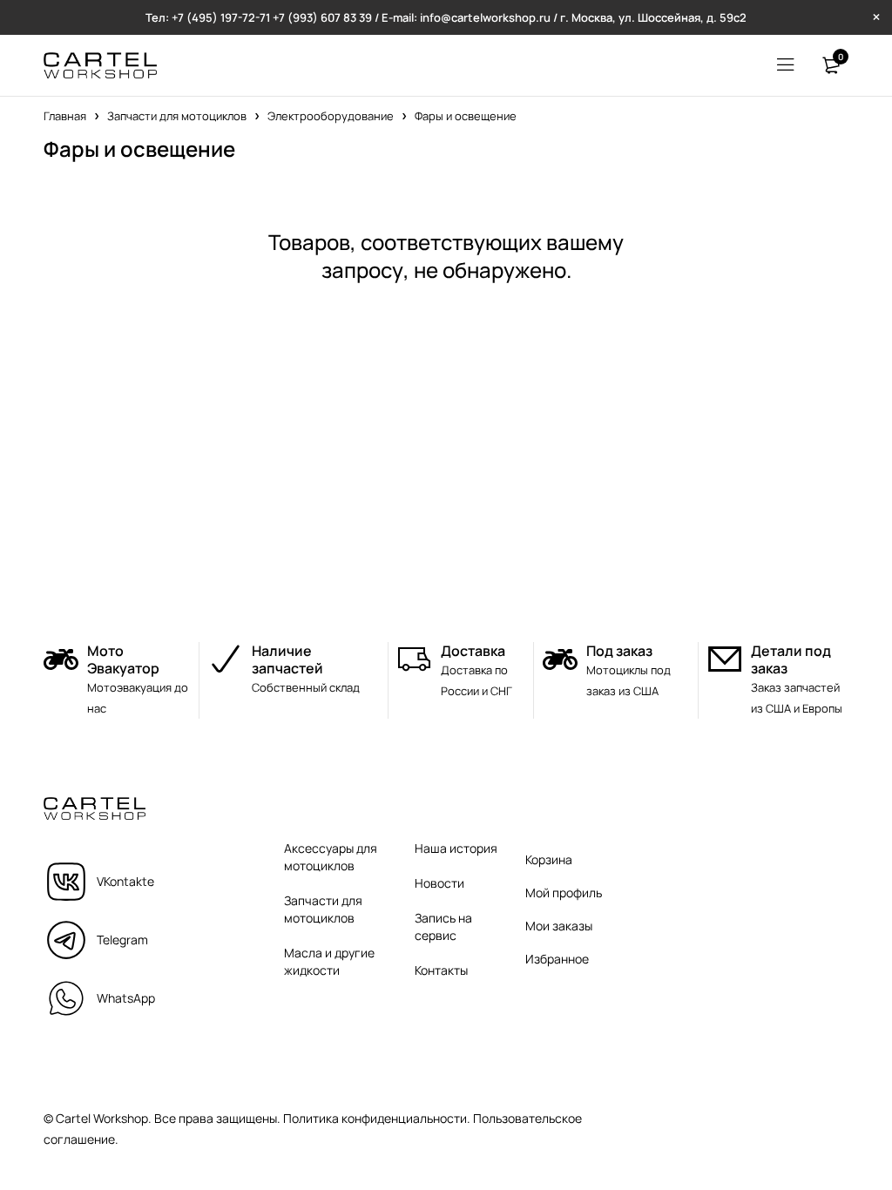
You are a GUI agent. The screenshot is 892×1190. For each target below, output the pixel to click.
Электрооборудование (330, 116)
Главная (65, 116)
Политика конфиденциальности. (376, 1118)
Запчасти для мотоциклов (177, 116)
